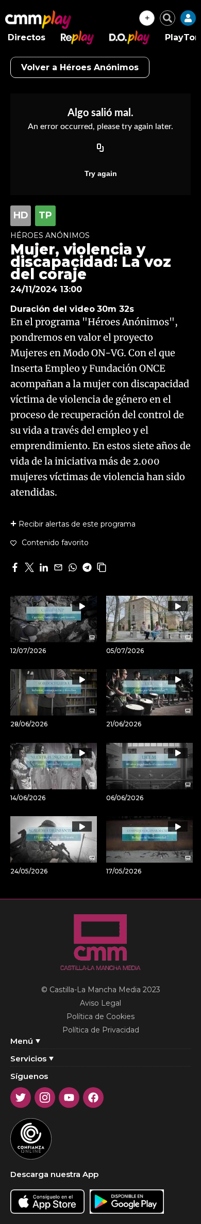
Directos (26, 37)
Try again (101, 173)
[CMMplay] (38, 19)
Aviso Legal (100, 1003)
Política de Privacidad (100, 1030)
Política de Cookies (100, 1016)
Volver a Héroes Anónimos (80, 67)
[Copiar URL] (100, 148)
